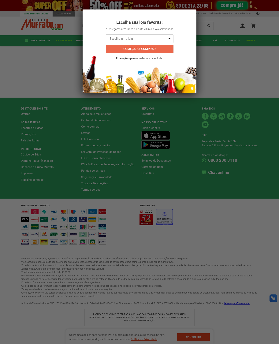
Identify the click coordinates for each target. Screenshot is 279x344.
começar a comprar (139, 49)
